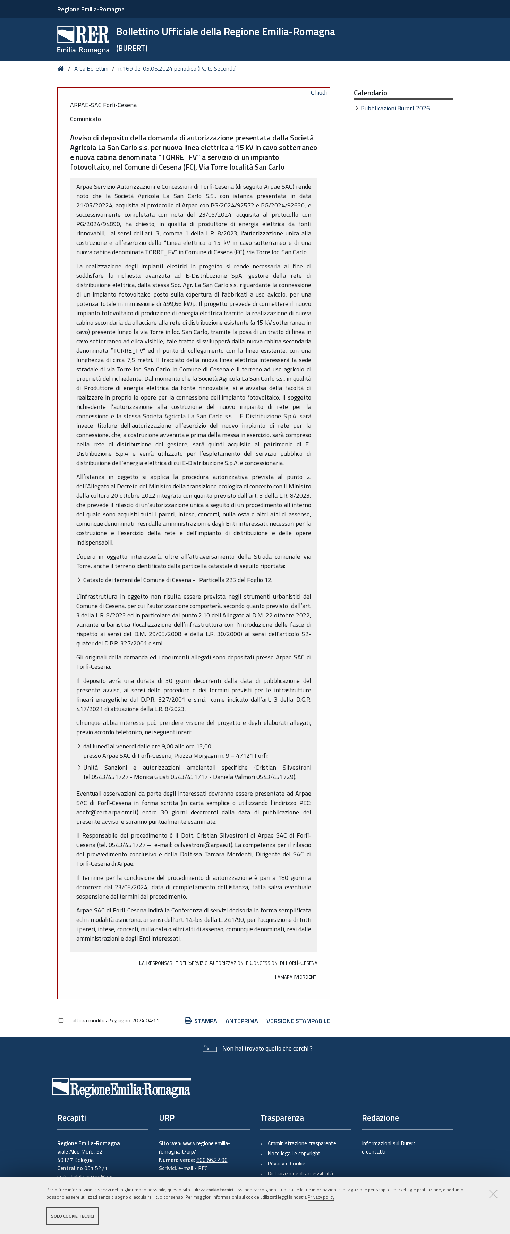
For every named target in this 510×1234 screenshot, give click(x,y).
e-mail (185, 1168)
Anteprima (242, 1021)
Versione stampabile (298, 1021)
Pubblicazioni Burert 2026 (395, 108)
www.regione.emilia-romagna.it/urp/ (194, 1147)
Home (62, 69)
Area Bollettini (91, 68)
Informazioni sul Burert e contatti (389, 1147)
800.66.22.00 (212, 1160)
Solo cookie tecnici (72, 1215)
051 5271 (96, 1168)
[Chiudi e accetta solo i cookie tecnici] (493, 1193)
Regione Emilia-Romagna (91, 9)
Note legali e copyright (294, 1153)
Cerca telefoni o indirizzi (84, 1176)
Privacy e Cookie (286, 1163)
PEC (202, 1168)
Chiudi (319, 92)
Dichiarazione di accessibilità (300, 1173)
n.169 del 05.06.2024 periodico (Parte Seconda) (177, 68)
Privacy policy (321, 1196)
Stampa (205, 1021)
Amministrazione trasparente (301, 1143)
